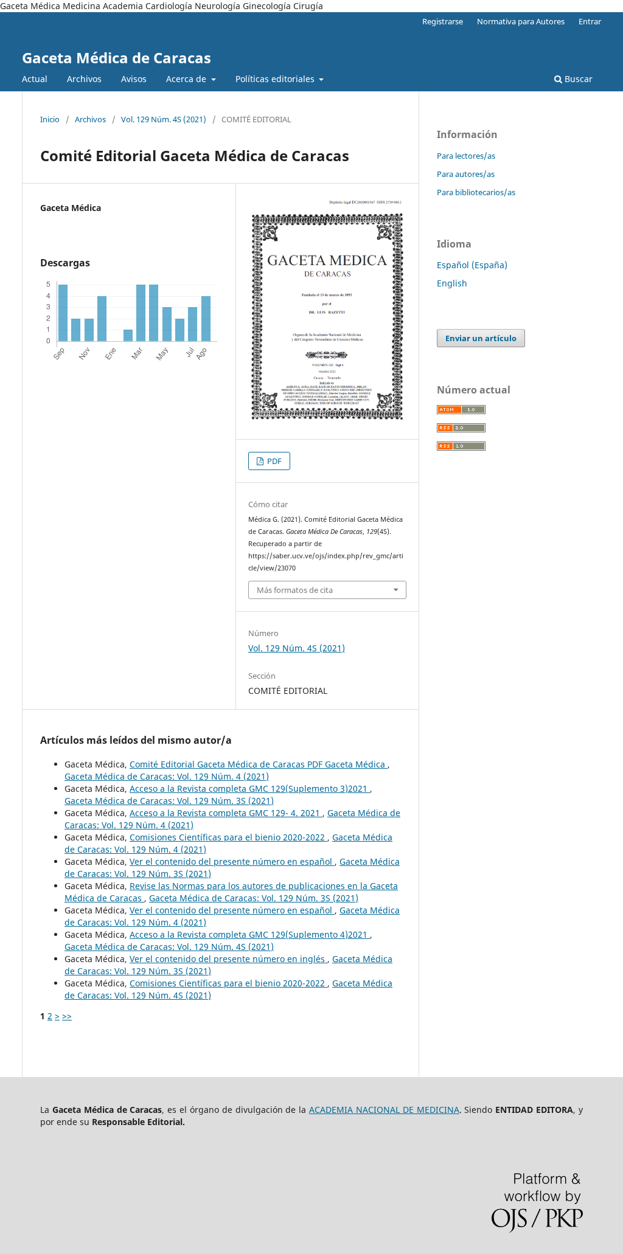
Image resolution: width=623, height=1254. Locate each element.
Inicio (50, 119)
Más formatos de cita (295, 589)
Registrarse (442, 21)
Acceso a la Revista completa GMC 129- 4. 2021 (226, 813)
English (452, 283)
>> (67, 1016)
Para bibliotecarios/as (476, 192)
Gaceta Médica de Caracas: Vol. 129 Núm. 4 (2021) (166, 776)
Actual (34, 79)
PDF (273, 461)
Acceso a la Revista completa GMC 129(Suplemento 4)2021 (250, 934)
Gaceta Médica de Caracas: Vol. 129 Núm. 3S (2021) (169, 800)
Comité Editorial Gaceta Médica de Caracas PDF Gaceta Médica (259, 764)
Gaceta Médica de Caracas (116, 57)
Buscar (577, 79)
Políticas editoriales (276, 79)
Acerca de (187, 79)
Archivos (84, 79)
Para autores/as (466, 173)
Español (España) (472, 265)
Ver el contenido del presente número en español (232, 861)
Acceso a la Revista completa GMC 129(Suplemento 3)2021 (250, 788)
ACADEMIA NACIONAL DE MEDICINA (384, 1109)
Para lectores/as (466, 155)
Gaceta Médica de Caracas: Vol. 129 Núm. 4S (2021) (169, 946)
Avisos (134, 79)
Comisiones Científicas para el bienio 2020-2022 (228, 837)
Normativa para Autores (521, 21)
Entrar (590, 21)
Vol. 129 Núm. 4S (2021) (163, 119)
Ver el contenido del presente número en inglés (228, 959)
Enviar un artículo (481, 338)
